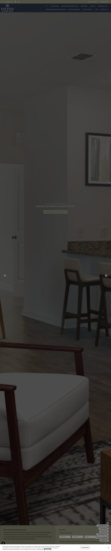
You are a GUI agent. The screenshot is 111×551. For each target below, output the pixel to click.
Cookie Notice (48, 549)
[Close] (108, 547)
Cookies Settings (85, 547)
